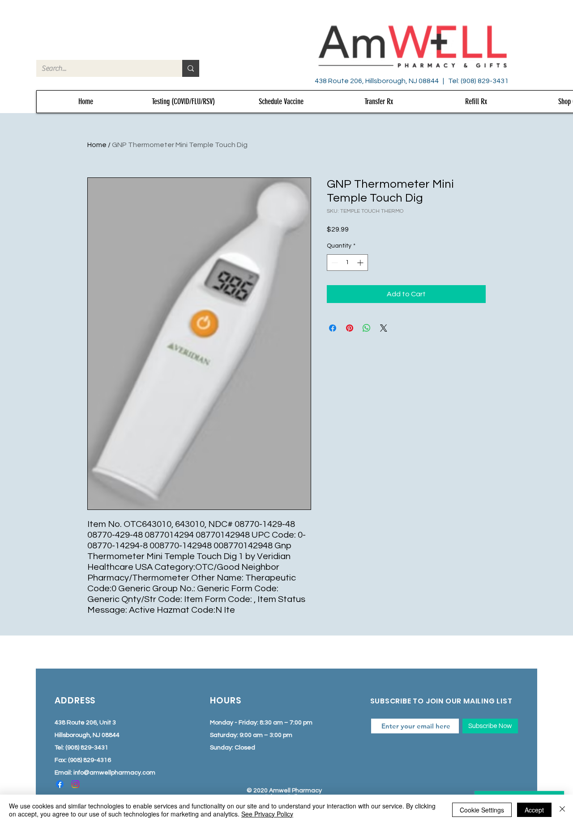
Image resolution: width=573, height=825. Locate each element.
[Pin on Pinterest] (349, 328)
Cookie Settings (482, 809)
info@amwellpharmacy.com (114, 773)
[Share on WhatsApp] (366, 328)
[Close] (562, 810)
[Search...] (190, 68)
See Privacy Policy (267, 813)
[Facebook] (60, 784)
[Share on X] (383, 328)
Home (97, 144)
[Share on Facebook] (332, 328)
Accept (534, 809)
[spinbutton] (347, 262)
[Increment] (361, 262)
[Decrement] (333, 262)
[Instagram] (75, 784)
